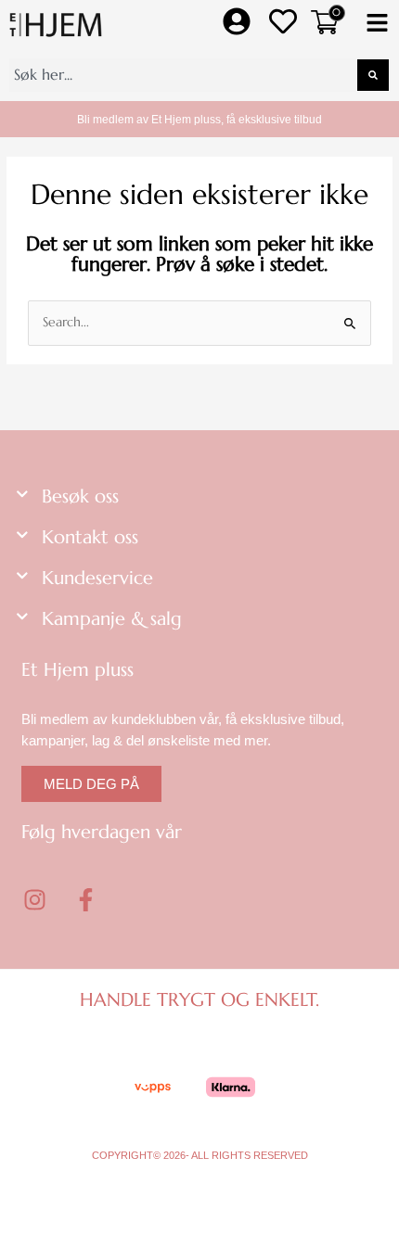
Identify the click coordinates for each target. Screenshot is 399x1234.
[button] (377, 24)
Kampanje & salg (112, 618)
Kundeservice (97, 578)
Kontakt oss (90, 537)
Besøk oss (80, 496)
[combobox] (182, 75)
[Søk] (373, 75)
